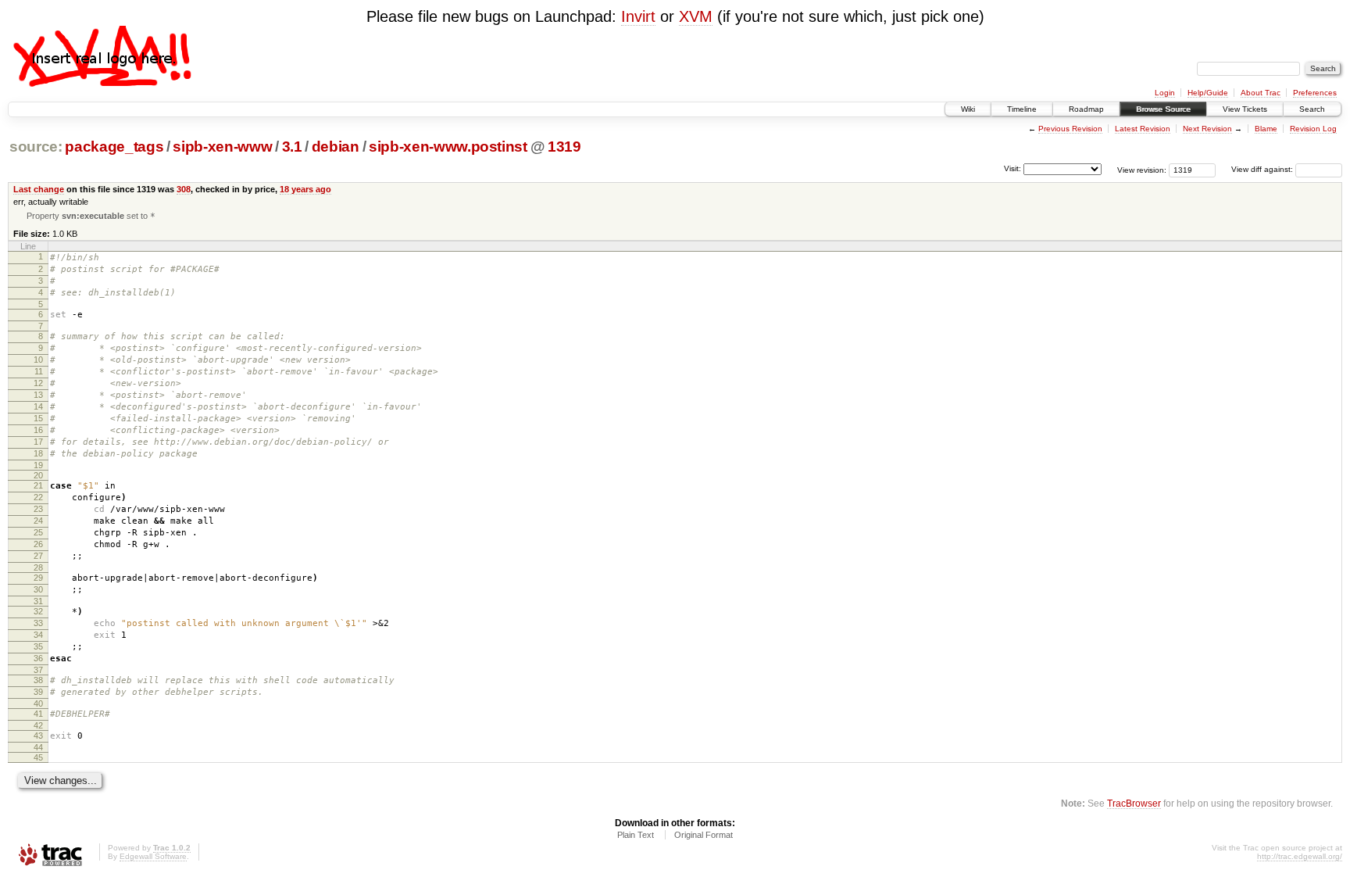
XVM (695, 16)
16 (38, 430)
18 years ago (305, 189)
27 (38, 555)
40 (38, 703)
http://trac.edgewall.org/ (1299, 856)
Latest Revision (1142, 128)
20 (38, 475)
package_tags (114, 146)
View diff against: (1263, 169)
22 (38, 497)
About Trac (1260, 92)
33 (38, 623)
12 (38, 383)
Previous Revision (1070, 128)
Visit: (1012, 168)
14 (38, 406)
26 (38, 544)
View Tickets (1245, 109)
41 (38, 713)
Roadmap (1086, 109)
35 (38, 646)
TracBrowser (1134, 803)
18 (38, 453)
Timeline (1022, 109)
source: (35, 146)
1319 (564, 146)
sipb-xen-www (222, 146)
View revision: (1141, 169)
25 (38, 532)
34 (38, 634)
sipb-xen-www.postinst (448, 146)
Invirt (638, 16)
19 (38, 465)
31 (38, 601)
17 (38, 441)
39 (38, 691)
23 (38, 509)
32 (38, 611)
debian (335, 146)
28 (38, 567)
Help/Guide (1208, 92)
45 (38, 757)
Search (1312, 109)
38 (38, 680)
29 (38, 577)
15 (38, 418)
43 (38, 735)
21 (38, 485)
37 (38, 670)
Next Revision (1207, 128)
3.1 (292, 146)
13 (38, 394)
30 (38, 589)
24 (38, 520)
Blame (1266, 128)
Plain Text (635, 834)
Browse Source (1163, 109)
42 (38, 725)
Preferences (1315, 92)
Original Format (703, 834)
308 (184, 189)
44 (38, 747)
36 (38, 658)
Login (1165, 92)
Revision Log (1313, 128)
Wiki (968, 109)
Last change (38, 189)
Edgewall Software (153, 856)
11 (38, 371)
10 (38, 359)
